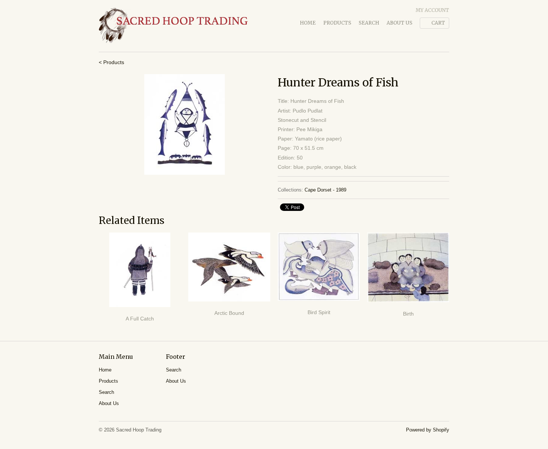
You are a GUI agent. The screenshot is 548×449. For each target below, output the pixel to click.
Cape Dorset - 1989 (325, 190)
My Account (432, 10)
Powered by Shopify (427, 430)
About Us (399, 23)
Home (308, 23)
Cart (438, 23)
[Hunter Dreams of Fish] (184, 124)
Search (369, 23)
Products (337, 23)
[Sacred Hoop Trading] (173, 26)
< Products (111, 62)
